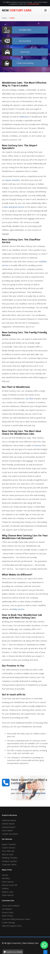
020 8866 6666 (38, 793)
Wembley (6, 878)
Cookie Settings (8, 922)
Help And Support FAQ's (12, 926)
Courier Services (8, 847)
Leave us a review (14, 952)
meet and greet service (13, 207)
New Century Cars (31, 943)
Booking (25, 63)
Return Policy (7, 916)
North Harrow (7, 882)
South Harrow (7, 895)
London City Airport (10, 834)
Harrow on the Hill (9, 885)
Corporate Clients (9, 864)
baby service (18, 609)
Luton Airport (7, 830)
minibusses (24, 116)
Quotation (25, 41)
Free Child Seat (8, 851)
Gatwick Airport (8, 823)
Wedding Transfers (10, 858)
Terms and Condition (10, 905)
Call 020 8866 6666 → (34, 4)
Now (25, 52)
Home (4, 18)
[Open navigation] (45, 10)
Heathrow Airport (9, 820)
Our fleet (29, 398)
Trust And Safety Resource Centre (16, 919)
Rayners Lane (7, 892)
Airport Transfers (9, 844)
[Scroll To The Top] (45, 952)
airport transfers (12, 180)
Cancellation (7, 909)
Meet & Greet (7, 854)
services (38, 445)
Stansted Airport (8, 827)
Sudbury (5, 888)
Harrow (5, 875)
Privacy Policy (7, 912)
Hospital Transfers (9, 861)
